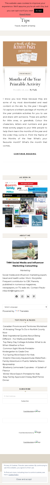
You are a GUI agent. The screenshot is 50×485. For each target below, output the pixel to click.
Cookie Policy (13, 475)
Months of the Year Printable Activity (25, 82)
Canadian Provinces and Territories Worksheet (25, 326)
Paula (34, 90)
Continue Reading (25, 154)
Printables (25, 73)
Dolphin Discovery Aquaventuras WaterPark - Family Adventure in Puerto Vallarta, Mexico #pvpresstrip (25, 361)
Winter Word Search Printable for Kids (21, 374)
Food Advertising (28, 411)
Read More (25, 14)
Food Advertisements (25, 432)
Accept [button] (39, 11)
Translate (24, 311)
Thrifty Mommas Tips (25, 17)
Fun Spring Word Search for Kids (18, 355)
